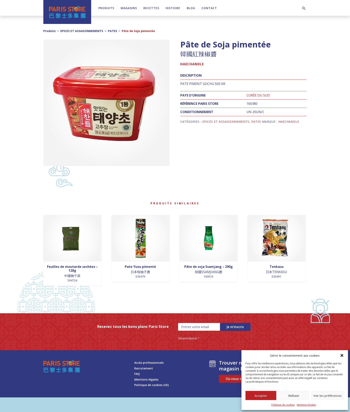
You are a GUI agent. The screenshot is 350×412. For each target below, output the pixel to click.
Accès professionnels (149, 363)
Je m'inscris (235, 327)
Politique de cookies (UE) (151, 385)
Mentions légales (306, 405)
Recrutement (143, 368)
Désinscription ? (188, 338)
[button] (342, 355)
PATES (112, 31)
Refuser (293, 396)
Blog (191, 8)
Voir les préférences (327, 396)
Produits (106, 8)
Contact (209, 8)
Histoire (173, 8)
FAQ (137, 374)
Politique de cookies (283, 405)
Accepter (261, 396)
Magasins (129, 8)
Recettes (151, 8)
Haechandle (192, 64)
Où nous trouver (239, 379)
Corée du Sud (258, 95)
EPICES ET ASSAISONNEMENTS (81, 31)
